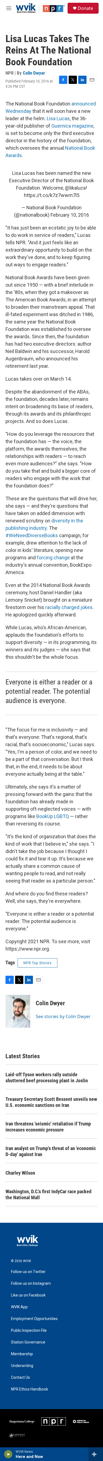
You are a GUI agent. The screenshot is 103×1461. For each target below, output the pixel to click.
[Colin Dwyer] (17, 1011)
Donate (85, 8)
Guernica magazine (72, 126)
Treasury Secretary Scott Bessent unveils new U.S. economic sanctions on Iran (51, 1102)
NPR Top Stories (37, 963)
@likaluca (75, 188)
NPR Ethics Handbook (29, 1389)
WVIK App (19, 1307)
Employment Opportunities (34, 1319)
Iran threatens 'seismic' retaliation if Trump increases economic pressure (48, 1127)
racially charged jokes (69, 607)
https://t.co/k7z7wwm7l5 (51, 195)
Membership (22, 1354)
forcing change (53, 557)
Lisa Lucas (58, 118)
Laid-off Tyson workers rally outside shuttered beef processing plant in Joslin (46, 1077)
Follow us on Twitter (28, 1272)
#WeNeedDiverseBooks (31, 535)
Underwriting (22, 1366)
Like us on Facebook (28, 1295)
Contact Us (20, 1377)
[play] (8, 1454)
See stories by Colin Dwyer (63, 1016)
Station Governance (28, 1342)
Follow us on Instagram (31, 1283)
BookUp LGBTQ (52, 816)
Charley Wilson (20, 1173)
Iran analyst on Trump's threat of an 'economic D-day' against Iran (50, 1151)
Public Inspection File (29, 1330)
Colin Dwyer (34, 73)
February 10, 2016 (70, 215)
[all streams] (95, 1454)
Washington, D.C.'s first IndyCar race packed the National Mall (48, 1194)
